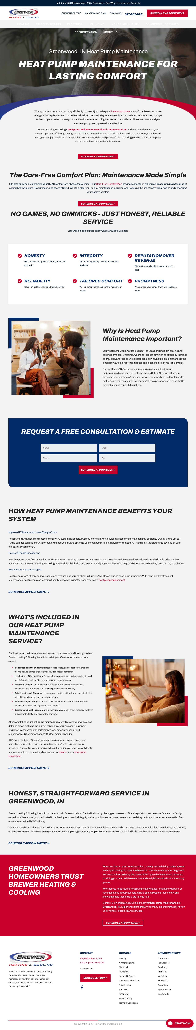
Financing (116, 13)
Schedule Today (95, 978)
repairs (62, 752)
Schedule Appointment (167, 13)
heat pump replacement (112, 580)
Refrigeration (86, 32)
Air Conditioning (48, 24)
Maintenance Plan (95, 13)
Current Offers (71, 13)
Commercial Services (162, 24)
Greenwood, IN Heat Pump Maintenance (98, 51)
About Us (110, 32)
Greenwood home (120, 111)
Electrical (75, 24)
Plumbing (97, 24)
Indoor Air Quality (125, 24)
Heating (23, 24)
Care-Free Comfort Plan (109, 184)
